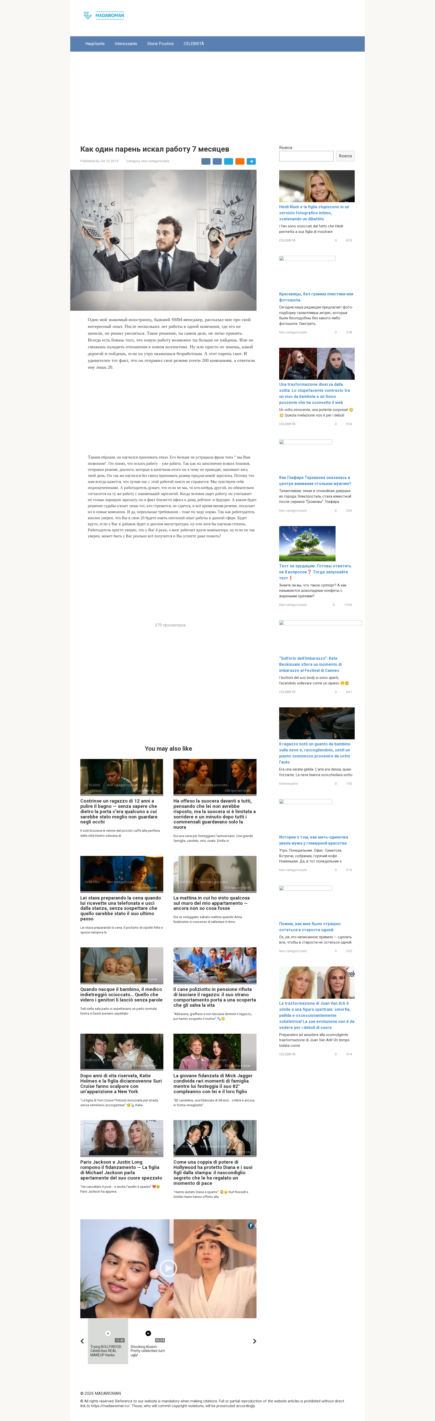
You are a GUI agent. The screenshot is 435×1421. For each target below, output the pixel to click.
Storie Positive (160, 43)
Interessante (126, 43)
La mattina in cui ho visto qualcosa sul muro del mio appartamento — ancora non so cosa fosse (211, 903)
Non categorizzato (155, 161)
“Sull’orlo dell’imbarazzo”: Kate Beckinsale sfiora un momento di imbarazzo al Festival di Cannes (310, 664)
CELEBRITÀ (194, 43)
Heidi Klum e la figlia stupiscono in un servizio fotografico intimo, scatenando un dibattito (314, 212)
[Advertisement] (217, 94)
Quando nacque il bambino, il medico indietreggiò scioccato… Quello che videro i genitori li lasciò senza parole (121, 994)
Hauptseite (95, 43)
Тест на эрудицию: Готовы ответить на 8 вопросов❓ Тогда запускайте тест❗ (315, 572)
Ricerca (285, 147)
